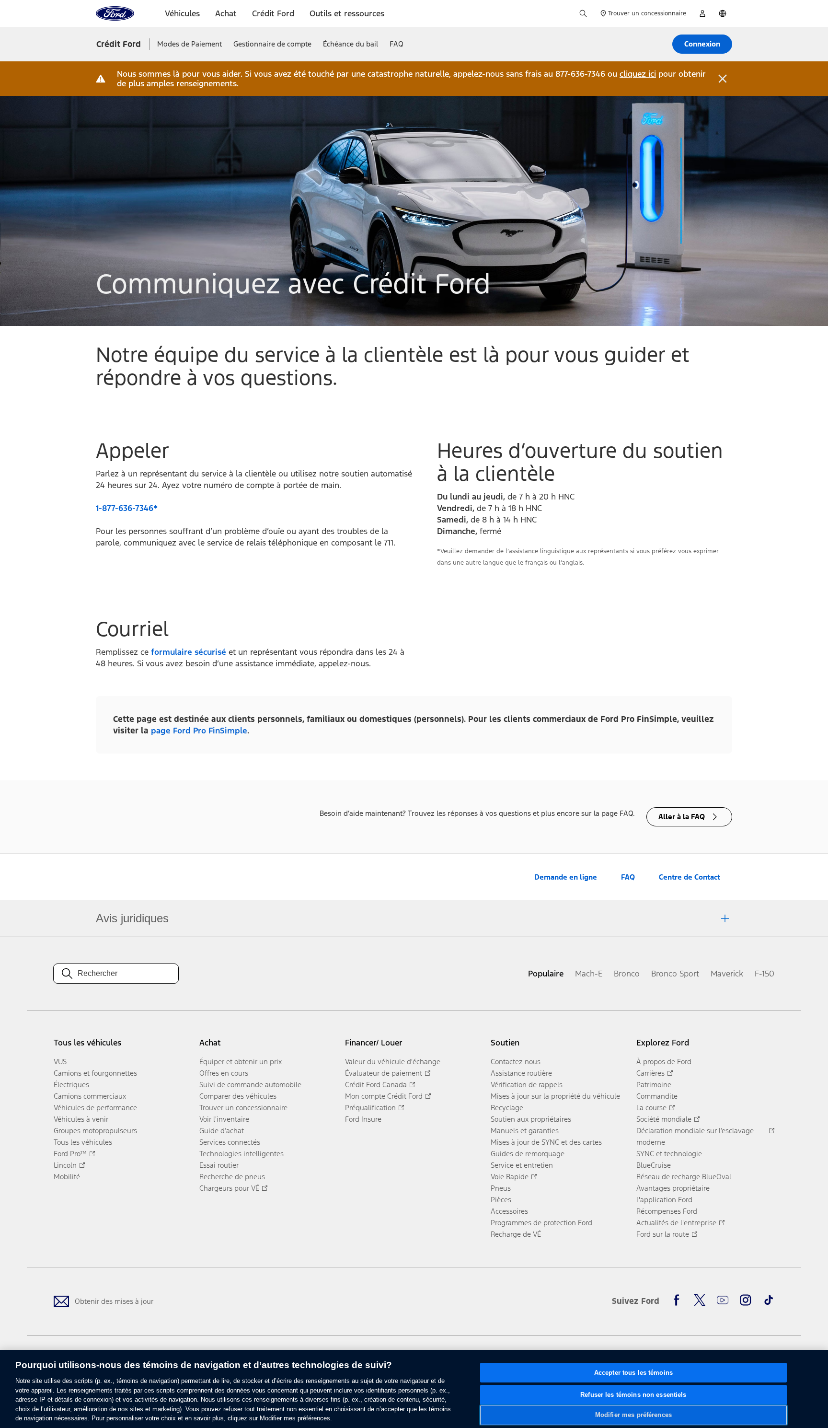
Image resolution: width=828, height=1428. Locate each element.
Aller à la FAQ (681, 816)
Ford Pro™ (70, 1153)
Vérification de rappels (527, 1084)
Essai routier (219, 1165)
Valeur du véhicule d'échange (392, 1061)
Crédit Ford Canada (376, 1084)
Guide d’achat (221, 1130)
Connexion (702, 43)
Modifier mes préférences (633, 1414)
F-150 (764, 973)
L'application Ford (664, 1199)
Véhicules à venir (81, 1119)
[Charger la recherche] (583, 13)
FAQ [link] (396, 43)
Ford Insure (363, 1119)
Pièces (501, 1199)
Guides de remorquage (527, 1153)
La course (651, 1107)
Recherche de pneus (232, 1176)
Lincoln (65, 1165)
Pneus (501, 1188)
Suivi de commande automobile (250, 1084)
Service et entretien (522, 1165)
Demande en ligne (565, 877)
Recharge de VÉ (516, 1234)
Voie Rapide (510, 1176)
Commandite (657, 1096)
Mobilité (67, 1176)
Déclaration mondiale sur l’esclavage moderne (695, 1136)
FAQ (628, 877)
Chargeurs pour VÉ (229, 1188)
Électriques (71, 1084)
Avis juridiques (132, 918)
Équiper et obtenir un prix (240, 1061)
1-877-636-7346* (127, 508)
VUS (60, 1061)
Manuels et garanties (525, 1130)
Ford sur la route (662, 1234)
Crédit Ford (118, 44)
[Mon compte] (702, 13)
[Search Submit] (67, 973)
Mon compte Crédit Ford (384, 1096)
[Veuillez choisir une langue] (722, 13)
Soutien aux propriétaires (531, 1119)
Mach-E (588, 973)
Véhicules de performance (95, 1107)
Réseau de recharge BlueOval (683, 1176)
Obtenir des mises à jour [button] (114, 1301)
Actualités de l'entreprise (676, 1222)
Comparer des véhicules (237, 1096)
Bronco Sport (675, 973)
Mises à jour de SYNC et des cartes (546, 1142)
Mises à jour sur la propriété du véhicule (555, 1096)
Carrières (650, 1073)
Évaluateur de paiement (383, 1073)
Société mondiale (663, 1119)
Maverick (727, 973)
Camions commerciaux (90, 1096)
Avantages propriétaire (673, 1188)
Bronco (627, 973)
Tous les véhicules (83, 1142)
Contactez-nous (515, 1061)
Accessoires (509, 1211)
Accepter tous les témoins (633, 1372)
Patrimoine (653, 1084)
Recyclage (507, 1107)
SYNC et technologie (669, 1153)
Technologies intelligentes (241, 1153)
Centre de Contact (689, 877)
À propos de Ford (663, 1061)
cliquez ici (638, 74)
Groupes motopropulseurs (95, 1130)
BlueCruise (653, 1165)
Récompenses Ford (666, 1211)
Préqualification (370, 1107)
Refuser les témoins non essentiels (633, 1394)
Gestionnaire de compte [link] (272, 43)
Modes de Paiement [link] (189, 43)
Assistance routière (521, 1073)
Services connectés (229, 1142)
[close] (722, 78)
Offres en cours (223, 1073)
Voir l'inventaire (224, 1119)
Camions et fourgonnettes (95, 1073)
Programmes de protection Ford (541, 1222)
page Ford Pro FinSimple (199, 730)
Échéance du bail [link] (350, 43)
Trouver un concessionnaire (243, 1107)
